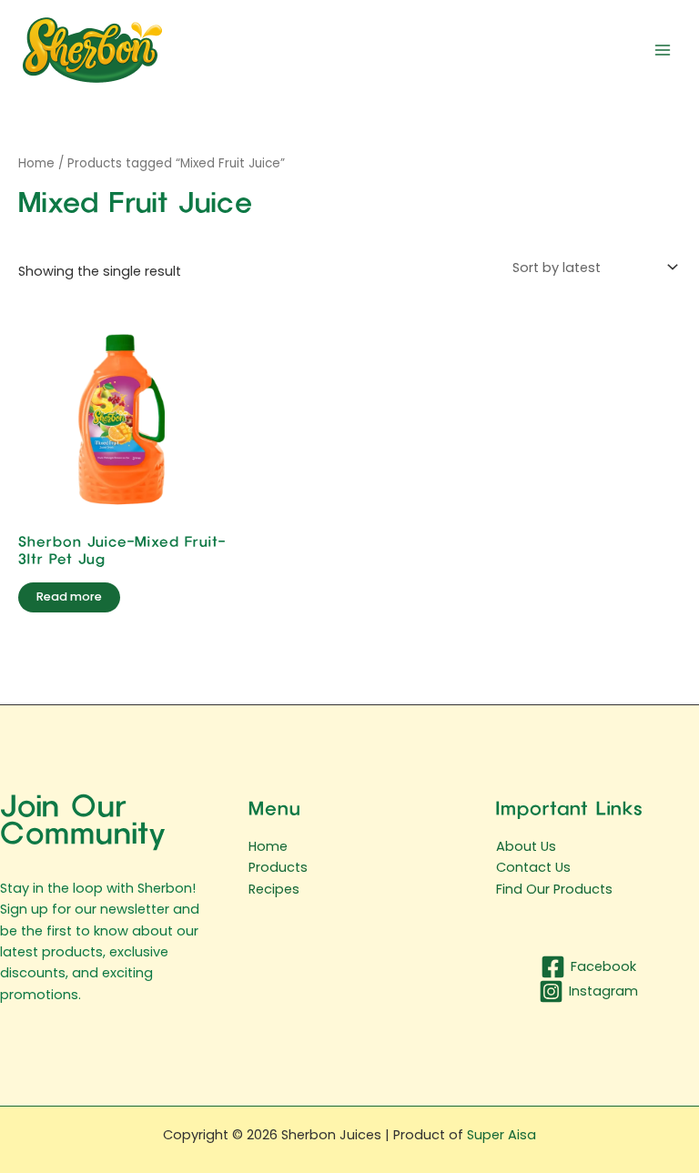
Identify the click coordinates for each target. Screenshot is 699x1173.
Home (36, 163)
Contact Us (533, 867)
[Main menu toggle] (662, 49)
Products (278, 867)
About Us (526, 846)
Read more (69, 596)
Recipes (273, 889)
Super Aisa (501, 1135)
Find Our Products (554, 889)
